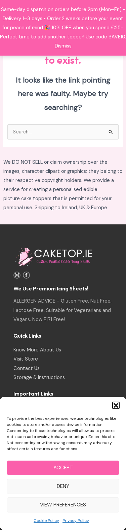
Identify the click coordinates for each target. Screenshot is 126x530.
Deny (63, 486)
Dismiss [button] (63, 46)
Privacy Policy (75, 520)
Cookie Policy (46, 520)
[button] (116, 405)
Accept (63, 467)
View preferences (63, 504)
